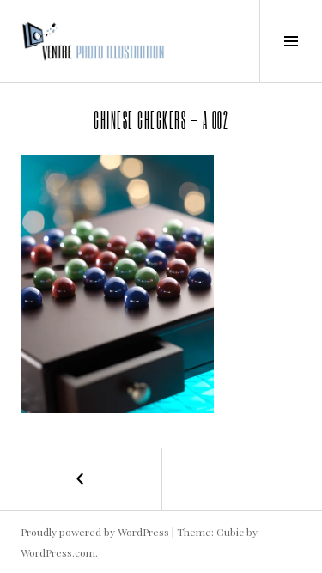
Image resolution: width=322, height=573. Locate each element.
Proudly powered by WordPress (95, 532)
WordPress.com (58, 552)
